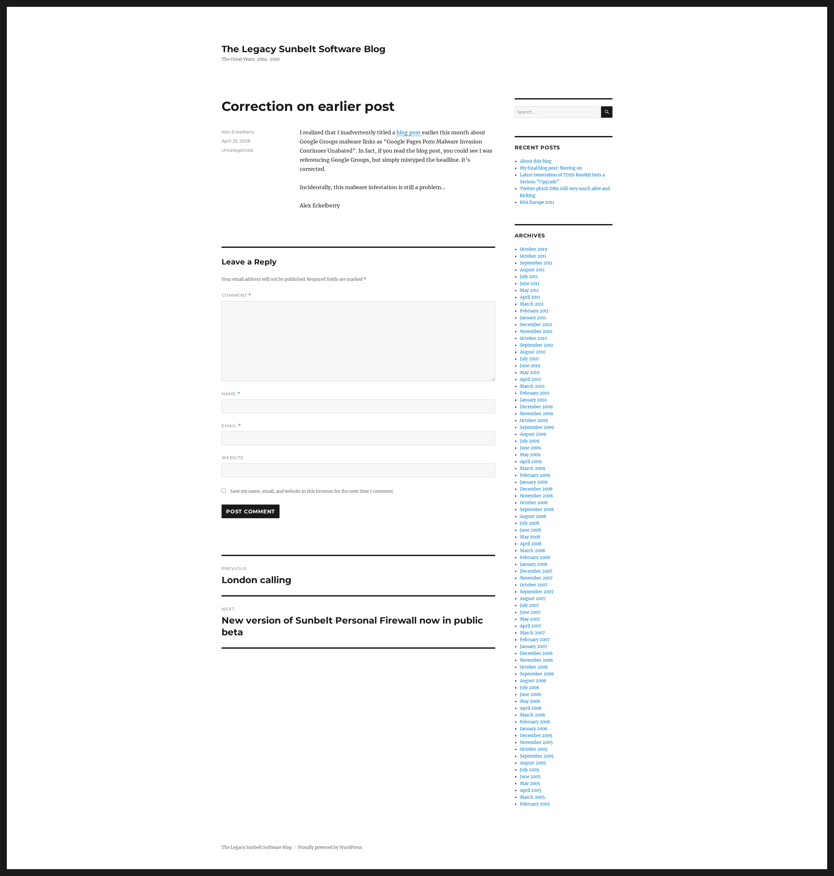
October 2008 (534, 503)
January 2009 (534, 482)
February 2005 (535, 804)
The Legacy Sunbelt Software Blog (304, 48)
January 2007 (533, 646)
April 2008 (530, 544)
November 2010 (536, 331)
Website (233, 457)
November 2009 (536, 413)
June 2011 (529, 283)
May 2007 (530, 619)
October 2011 (533, 256)
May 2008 (530, 537)
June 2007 (530, 612)
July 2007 (529, 605)
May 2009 (530, 455)
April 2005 (530, 790)
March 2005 (532, 797)
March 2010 (532, 386)
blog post (409, 132)
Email (231, 426)
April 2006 (531, 708)
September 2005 (537, 756)
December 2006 (536, 653)
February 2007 (535, 639)
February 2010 (534, 393)
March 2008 (532, 550)
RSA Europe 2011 (537, 202)
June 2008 (530, 530)
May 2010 (529, 372)
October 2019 (533, 249)
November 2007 (536, 578)
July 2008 (529, 523)
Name (231, 394)
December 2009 (536, 407)
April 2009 (531, 461)
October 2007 (534, 585)
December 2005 (536, 735)
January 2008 (533, 564)
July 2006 (529, 687)
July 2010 (529, 359)
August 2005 (533, 763)
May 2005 (530, 783)
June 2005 (530, 776)
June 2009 (530, 448)
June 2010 (530, 366)
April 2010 (530, 379)
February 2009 (535, 475)
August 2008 (533, 516)
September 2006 (537, 674)
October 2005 (534, 749)
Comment (236, 295)
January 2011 (533, 318)
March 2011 (532, 304)
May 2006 (530, 701)
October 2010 (533, 338)
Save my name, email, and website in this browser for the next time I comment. (312, 491)
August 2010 (532, 352)
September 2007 (537, 592)
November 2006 (536, 660)
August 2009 (533, 434)
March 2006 (532, 715)
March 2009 (532, 468)
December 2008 (536, 489)
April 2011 (530, 297)
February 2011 (534, 311)
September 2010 (536, 345)
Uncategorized (237, 150)
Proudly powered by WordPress (330, 847)
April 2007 (530, 626)
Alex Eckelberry (238, 131)
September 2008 (537, 509)
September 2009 (537, 427)
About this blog (536, 161)
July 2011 (529, 276)
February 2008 (535, 557)
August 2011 (532, 270)
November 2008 (536, 496)
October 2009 (534, 420)
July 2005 (529, 770)
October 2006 (534, 667)
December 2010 (536, 324)
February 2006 (535, 722)
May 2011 (529, 290)
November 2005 (536, 742)
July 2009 (529, 441)
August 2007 (533, 598)
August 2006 (533, 681)
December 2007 (536, 571)
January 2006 (534, 729)
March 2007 (532, 633)
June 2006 (530, 694)
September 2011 (536, 263)
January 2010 (533, 400)
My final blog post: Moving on (551, 168)
